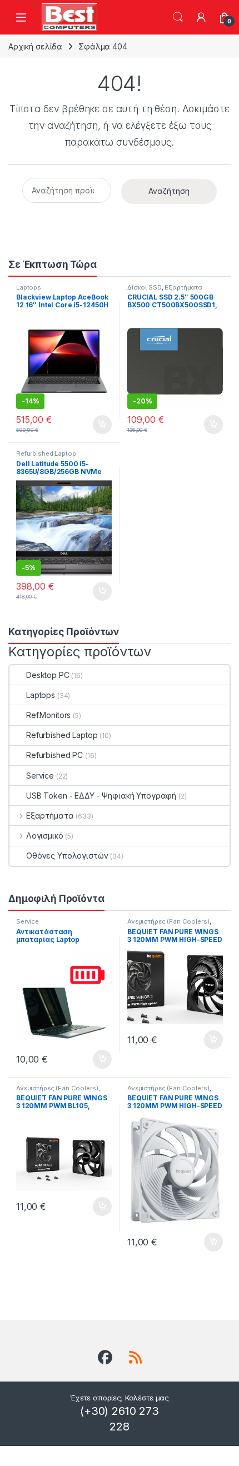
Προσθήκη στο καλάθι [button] (93, 424)
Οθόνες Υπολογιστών (67, 855)
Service (40, 775)
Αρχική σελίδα (35, 46)
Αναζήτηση (178, 17)
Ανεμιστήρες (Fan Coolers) (168, 921)
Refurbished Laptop (46, 453)
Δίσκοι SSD (144, 287)
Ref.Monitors (48, 715)
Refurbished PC (54, 755)
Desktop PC (47, 675)
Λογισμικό (44, 835)
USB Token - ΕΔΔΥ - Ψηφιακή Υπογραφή (101, 795)
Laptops (28, 287)
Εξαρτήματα (183, 287)
